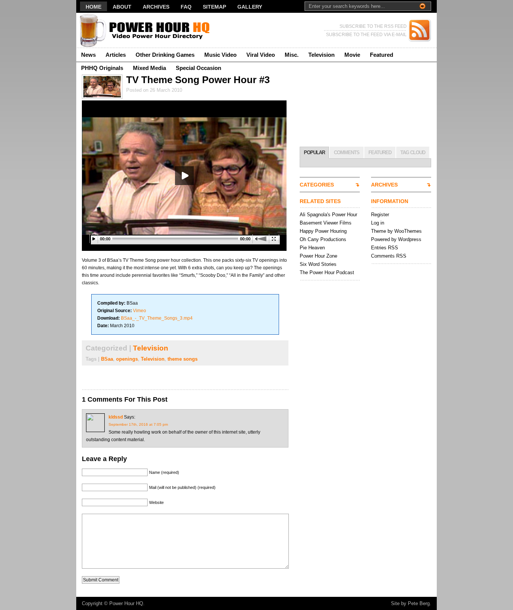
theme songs (182, 359)
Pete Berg (419, 603)
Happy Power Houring (323, 231)
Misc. (292, 55)
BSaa (107, 359)
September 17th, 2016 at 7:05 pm (138, 424)
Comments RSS (388, 256)
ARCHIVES (384, 185)
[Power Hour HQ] (149, 30)
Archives (156, 7)
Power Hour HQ (126, 603)
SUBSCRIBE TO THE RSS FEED (373, 26)
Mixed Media (149, 68)
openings (127, 359)
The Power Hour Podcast (327, 272)
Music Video (220, 55)
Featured (381, 55)
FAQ (186, 7)
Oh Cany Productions (323, 239)
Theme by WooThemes (396, 231)
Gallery (249, 7)
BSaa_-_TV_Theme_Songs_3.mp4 (157, 318)
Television (321, 55)
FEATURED (379, 152)
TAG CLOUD (412, 152)
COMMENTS (346, 152)
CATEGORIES (317, 185)
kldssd (116, 417)
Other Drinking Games (165, 55)
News (88, 55)
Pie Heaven (312, 247)
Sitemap (214, 7)
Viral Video (260, 55)
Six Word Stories (318, 264)
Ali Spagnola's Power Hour (328, 214)
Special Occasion (198, 68)
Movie (352, 55)
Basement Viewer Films (326, 223)
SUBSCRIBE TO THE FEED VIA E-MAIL (366, 34)
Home (93, 7)
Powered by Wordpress (396, 239)
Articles (116, 55)
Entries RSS (384, 247)
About (122, 7)
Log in (377, 223)
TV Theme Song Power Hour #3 (198, 79)
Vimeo (139, 310)
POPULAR (314, 152)
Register (380, 214)
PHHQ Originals (102, 68)
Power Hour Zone (318, 256)
